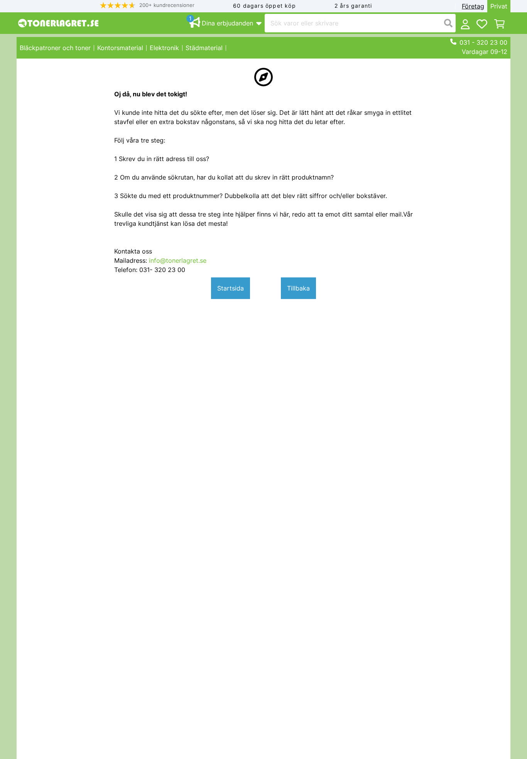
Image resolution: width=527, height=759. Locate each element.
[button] (147, 5)
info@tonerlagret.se (177, 260)
